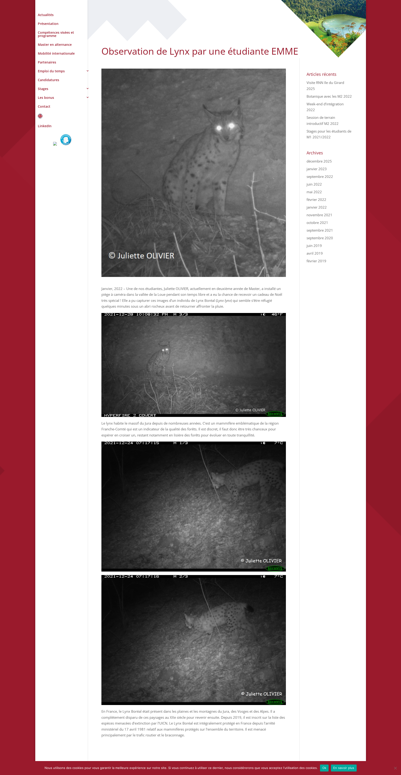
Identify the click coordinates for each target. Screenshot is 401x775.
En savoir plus (343, 768)
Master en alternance (55, 44)
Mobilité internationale (56, 53)
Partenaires (47, 62)
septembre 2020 (320, 238)
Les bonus (46, 97)
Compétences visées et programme (56, 34)
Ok (324, 768)
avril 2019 (315, 253)
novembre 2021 (319, 215)
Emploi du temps (51, 71)
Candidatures (48, 80)
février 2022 (316, 199)
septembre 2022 (320, 176)
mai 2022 (314, 192)
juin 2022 (314, 184)
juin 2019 (314, 245)
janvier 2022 (317, 207)
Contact (44, 106)
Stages (43, 88)
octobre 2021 (317, 222)
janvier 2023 (317, 168)
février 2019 (316, 261)
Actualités (46, 15)
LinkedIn (45, 126)
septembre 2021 (320, 230)
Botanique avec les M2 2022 (329, 96)
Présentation (48, 23)
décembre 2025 (319, 161)
